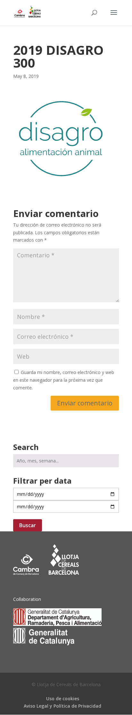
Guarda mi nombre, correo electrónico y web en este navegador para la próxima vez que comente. (63, 380)
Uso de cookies (62, 698)
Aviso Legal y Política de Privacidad (62, 706)
